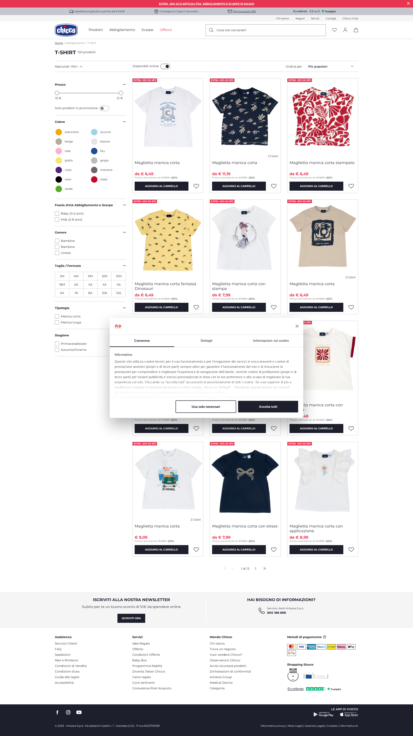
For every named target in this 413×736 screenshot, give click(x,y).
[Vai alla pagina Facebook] (57, 712)
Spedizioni (62, 655)
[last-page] (263, 568)
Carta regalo (141, 677)
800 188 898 (276, 613)
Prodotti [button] (96, 30)
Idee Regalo (141, 643)
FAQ (58, 649)
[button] (93, 66)
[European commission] (315, 675)
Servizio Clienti (66, 643)
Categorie (217, 688)
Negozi (300, 18)
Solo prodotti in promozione (77, 108)
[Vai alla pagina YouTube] (79, 712)
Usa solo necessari (206, 406)
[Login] (345, 30)
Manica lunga (71, 322)
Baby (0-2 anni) (72, 213)
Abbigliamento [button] (122, 30)
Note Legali (295, 725)
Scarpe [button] (147, 30)
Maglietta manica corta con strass (244, 526)
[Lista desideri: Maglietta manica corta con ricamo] (196, 428)
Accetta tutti (268, 406)
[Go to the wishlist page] (334, 30)
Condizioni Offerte (146, 655)
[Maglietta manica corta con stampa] (245, 239)
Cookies (332, 725)
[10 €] (57, 93)
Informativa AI (348, 725)
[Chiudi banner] (297, 326)
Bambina (68, 241)
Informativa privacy (273, 725)
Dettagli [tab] (207, 340)
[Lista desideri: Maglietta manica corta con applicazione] (351, 549)
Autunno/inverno (73, 350)
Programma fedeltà (147, 666)
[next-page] (254, 568)
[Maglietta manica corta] (168, 118)
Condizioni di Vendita (71, 666)
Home (59, 43)
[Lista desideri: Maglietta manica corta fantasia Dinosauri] (196, 307)
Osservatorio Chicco (225, 660)
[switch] (165, 66)
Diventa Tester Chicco (148, 671)
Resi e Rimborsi (66, 660)
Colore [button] (60, 122)
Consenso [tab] (142, 340)
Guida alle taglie (67, 677)
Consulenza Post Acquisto (151, 688)
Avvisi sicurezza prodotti (228, 666)
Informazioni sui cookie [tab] (271, 340)
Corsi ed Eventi (143, 683)
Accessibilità (64, 683)
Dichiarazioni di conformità (230, 671)
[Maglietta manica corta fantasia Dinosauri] (168, 239)
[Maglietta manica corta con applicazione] (322, 481)
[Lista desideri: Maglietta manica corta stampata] (351, 186)
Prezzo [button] (60, 85)
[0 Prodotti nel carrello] (354, 34)
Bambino (68, 247)
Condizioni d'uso (67, 671)
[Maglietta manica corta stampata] (322, 118)
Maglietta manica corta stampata (322, 162)
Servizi (315, 18)
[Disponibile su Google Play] (324, 714)
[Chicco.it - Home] (66, 30)
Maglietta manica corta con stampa (238, 286)
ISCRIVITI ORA (131, 618)
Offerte (137, 649)
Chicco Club (350, 18)
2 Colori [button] (273, 156)
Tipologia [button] (62, 308)
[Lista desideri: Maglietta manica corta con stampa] (273, 307)
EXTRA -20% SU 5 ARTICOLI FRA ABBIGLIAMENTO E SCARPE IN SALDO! (206, 3)
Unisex (66, 253)
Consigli (331, 18)
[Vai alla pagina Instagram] (68, 712)
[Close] (408, 3)
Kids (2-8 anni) (71, 219)
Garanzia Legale (315, 725)
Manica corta (70, 316)
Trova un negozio (223, 649)
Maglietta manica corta (157, 162)
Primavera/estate (73, 344)
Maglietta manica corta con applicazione (316, 528)
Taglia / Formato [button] (68, 266)
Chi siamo (282, 18)
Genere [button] (60, 232)
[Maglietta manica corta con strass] (245, 481)
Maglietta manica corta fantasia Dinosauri (165, 286)
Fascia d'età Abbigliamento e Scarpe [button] (84, 205)
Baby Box (139, 660)
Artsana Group (221, 677)
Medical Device (221, 683)
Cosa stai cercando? (232, 30)
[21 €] (121, 93)
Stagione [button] (62, 335)
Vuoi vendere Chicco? (226, 655)
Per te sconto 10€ (244, 11)
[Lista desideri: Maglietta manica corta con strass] (273, 549)
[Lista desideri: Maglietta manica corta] (196, 186)
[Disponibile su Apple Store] (349, 714)
